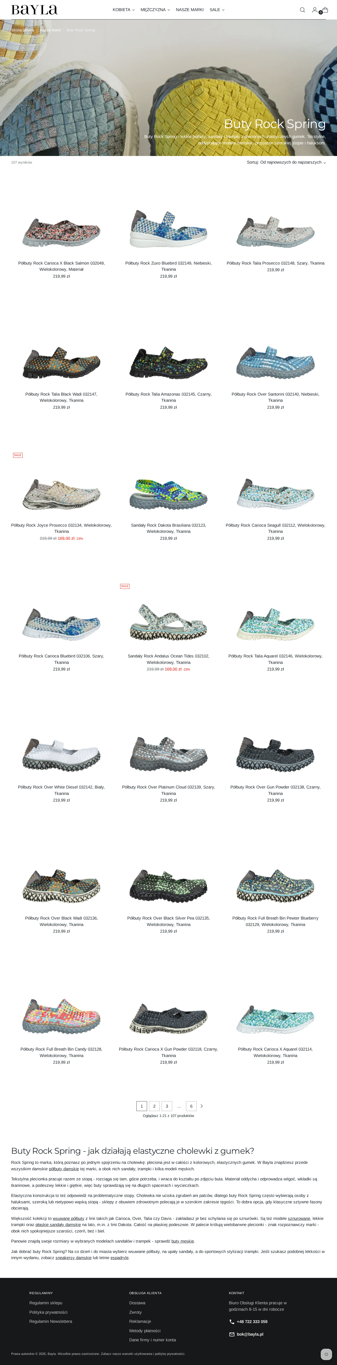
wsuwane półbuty (68, 1218)
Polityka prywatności (48, 1312)
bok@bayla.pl (250, 1334)
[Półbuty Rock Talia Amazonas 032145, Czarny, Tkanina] (168, 353)
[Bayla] (34, 10)
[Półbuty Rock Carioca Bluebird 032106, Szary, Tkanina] (61, 615)
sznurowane (299, 1218)
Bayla (52, 1354)
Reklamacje (140, 1321)
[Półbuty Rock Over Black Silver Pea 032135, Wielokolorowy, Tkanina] (168, 877)
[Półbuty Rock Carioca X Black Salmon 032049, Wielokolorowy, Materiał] (61, 222)
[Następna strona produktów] (202, 1106)
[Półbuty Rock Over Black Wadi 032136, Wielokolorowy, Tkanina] (61, 877)
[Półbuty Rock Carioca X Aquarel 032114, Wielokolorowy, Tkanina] (275, 1008)
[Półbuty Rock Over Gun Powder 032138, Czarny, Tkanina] (275, 746)
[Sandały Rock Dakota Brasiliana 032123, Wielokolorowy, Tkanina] (168, 484)
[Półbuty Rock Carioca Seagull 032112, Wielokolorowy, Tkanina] (275, 484)
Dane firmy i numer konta (152, 1340)
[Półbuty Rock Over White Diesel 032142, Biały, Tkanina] (61, 746)
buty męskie (182, 1241)
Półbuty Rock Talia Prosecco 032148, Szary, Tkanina (275, 263)
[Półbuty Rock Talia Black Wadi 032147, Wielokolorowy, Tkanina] (61, 353)
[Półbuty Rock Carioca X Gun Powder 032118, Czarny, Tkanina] (168, 1008)
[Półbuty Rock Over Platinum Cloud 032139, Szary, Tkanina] (168, 746)
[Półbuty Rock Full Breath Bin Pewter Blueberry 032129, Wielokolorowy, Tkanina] (275, 877)
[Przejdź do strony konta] (313, 10)
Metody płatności (145, 1330)
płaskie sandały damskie (58, 1224)
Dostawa (137, 1303)
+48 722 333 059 (252, 1321)
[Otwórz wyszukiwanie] (302, 10)
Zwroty (135, 1312)
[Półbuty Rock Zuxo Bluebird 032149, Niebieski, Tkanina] (168, 222)
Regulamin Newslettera (50, 1321)
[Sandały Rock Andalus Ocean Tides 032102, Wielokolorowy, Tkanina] (168, 615)
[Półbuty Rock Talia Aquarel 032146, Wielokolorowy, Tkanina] (275, 615)
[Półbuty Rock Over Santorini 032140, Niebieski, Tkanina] (275, 353)
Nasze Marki (50, 30)
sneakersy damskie (74, 1257)
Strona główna (22, 30)
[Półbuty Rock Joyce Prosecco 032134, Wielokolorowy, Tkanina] (61, 484)
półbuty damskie (64, 1169)
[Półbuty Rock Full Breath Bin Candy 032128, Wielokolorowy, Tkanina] (61, 1008)
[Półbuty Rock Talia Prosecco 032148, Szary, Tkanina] (275, 222)
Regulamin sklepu (45, 1303)
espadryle (120, 1257)
